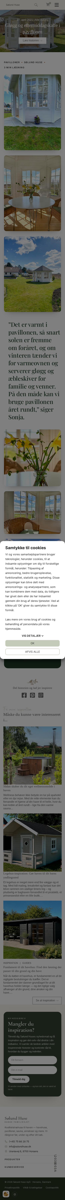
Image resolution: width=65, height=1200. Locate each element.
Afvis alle (32, 651)
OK (32, 643)
